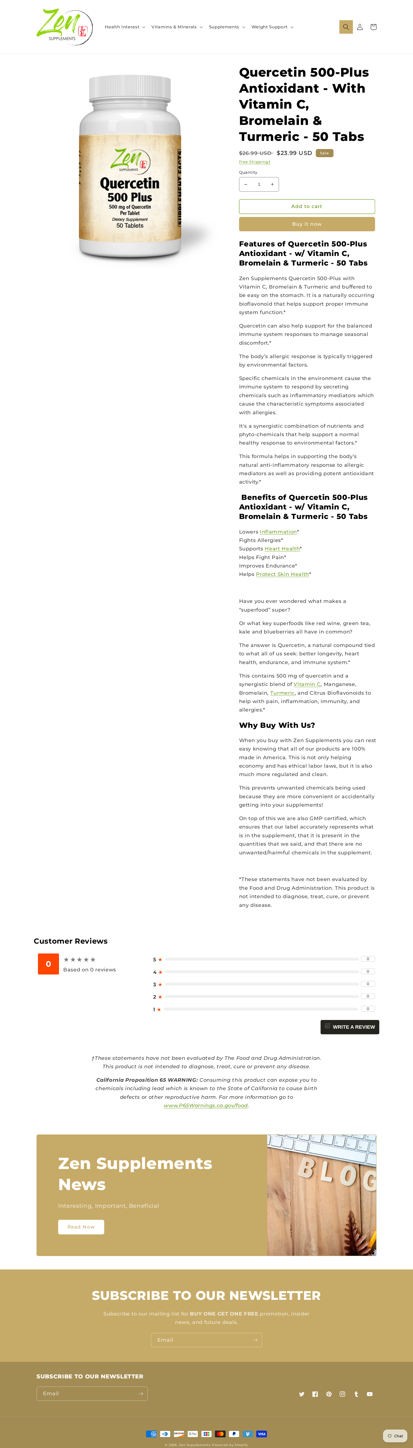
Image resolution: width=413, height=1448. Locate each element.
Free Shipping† (255, 161)
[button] (124, 26)
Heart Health (282, 549)
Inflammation (278, 532)
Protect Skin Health (282, 574)
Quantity (248, 172)
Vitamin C (307, 684)
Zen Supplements (195, 1445)
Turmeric (282, 693)
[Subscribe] (255, 1340)
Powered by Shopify (230, 1445)
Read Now (81, 1227)
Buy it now (307, 224)
